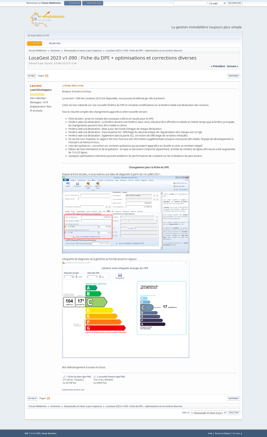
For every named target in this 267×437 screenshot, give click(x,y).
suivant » (232, 66)
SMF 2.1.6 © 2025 (33, 433)
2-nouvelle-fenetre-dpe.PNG (110, 376)
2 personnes (67, 389)
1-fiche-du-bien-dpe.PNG (78, 376)
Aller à (185, 412)
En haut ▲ (237, 433)
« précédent (218, 66)
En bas (31, 75)
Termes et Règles (222, 433)
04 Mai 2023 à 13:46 (74, 85)
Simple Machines (49, 433)
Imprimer (233, 75)
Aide (210, 433)
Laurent (36, 86)
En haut (32, 398)
